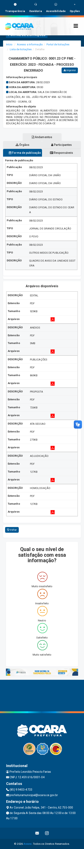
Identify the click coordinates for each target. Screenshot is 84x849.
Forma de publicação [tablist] (26, 152)
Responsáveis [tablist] (63, 152)
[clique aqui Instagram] (47, 833)
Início (9, 44)
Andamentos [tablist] (43, 137)
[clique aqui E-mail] (37, 833)
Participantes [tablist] (62, 144)
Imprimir (71, 70)
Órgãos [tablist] (24, 144)
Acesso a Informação (30, 44)
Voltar (13, 529)
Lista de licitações (21, 49)
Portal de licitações (57, 44)
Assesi (27, 843)
